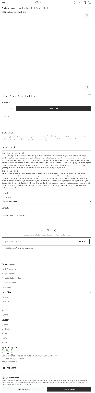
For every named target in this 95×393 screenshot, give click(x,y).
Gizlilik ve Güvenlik (9, 283)
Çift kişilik (48, 163)
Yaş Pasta (6, 329)
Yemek (13, 8)
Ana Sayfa (5, 8)
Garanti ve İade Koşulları (11, 278)
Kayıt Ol (84, 241)
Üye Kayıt (5, 315)
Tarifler (5, 310)
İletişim (5, 297)
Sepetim (5, 301)
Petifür (4, 338)
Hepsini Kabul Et (69, 389)
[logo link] (39, 2)
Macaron (5, 342)
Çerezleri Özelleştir (24, 389)
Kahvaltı (21, 8)
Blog (3, 306)
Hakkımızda (6, 287)
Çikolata (5, 325)
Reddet (45, 382)
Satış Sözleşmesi (8, 274)
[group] (46, 51)
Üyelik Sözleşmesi (9, 269)
